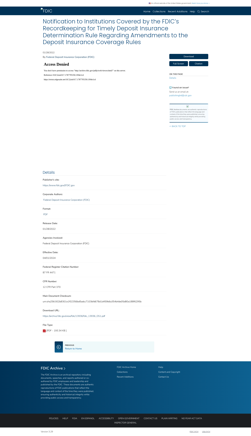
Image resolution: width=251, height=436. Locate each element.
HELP (65, 418)
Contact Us (163, 376)
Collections (159, 11)
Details (172, 77)
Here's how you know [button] (200, 3)
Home (146, 11)
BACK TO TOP (179, 126)
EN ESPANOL (88, 418)
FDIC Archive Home (126, 367)
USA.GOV (206, 431)
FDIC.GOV (194, 431)
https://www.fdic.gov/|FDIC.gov (59, 185)
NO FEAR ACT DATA (192, 418)
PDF (45, 214)
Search (205, 11)
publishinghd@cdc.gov (180, 95)
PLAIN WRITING (169, 418)
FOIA (74, 418)
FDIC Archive (52, 368)
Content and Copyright (169, 371)
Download (189, 56)
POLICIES (53, 418)
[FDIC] (47, 11)
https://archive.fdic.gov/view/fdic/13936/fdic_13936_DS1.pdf (74, 316)
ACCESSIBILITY (106, 418)
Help (192, 11)
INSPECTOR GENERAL (125, 422)
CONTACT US (150, 418)
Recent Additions (177, 11)
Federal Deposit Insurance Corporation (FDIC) (70, 57)
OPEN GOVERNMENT (128, 418)
